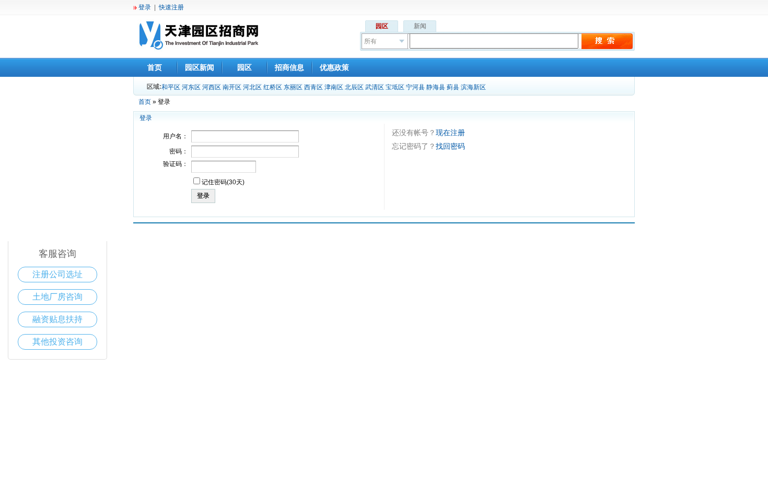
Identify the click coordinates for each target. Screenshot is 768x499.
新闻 (420, 26)
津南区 (333, 87)
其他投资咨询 (57, 341)
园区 (382, 26)
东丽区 (293, 87)
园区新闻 (199, 67)
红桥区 (272, 87)
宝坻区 (395, 87)
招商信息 (289, 67)
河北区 (252, 87)
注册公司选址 (57, 274)
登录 (144, 7)
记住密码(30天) (223, 182)
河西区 (211, 87)
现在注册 (450, 132)
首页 (154, 67)
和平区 (170, 87)
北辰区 (354, 87)
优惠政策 (334, 67)
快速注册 (171, 7)
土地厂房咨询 (57, 296)
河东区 (191, 87)
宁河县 (415, 87)
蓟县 (453, 87)
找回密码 (450, 146)
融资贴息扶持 (57, 319)
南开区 (232, 87)
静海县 (435, 87)
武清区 (374, 87)
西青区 (313, 87)
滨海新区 (473, 87)
